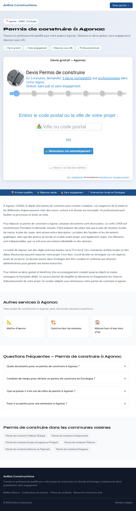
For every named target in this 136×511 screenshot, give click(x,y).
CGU (68, 177)
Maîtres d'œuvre (11, 492)
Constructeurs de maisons (35, 492)
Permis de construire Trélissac (80, 442)
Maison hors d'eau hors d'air (87, 492)
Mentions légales (124, 502)
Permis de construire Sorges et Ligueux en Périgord (32, 442)
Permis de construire (60, 492)
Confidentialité (77, 177)
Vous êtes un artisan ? (121, 177)
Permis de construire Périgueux (72, 449)
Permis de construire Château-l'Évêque (25, 435)
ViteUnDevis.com (105, 177)
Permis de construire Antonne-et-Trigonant (28, 449)
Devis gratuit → (121, 5)
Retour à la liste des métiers (69, 167)
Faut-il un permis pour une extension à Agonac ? (37, 403)
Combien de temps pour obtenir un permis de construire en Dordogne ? (51, 378)
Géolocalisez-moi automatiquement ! (70, 151)
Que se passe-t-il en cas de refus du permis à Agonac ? (41, 391)
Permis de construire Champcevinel (70, 435)
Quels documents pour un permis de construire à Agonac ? (43, 366)
